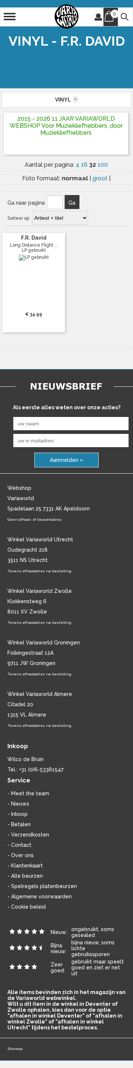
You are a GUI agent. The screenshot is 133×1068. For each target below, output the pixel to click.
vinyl (64, 100)
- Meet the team (28, 793)
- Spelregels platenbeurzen (42, 886)
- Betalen (19, 824)
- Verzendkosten (28, 835)
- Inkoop (17, 814)
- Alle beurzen (25, 876)
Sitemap (15, 1049)
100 (103, 164)
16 (85, 164)
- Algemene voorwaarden (39, 896)
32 (93, 164)
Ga (71, 203)
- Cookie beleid (26, 907)
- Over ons (20, 855)
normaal (75, 178)
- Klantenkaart (25, 866)
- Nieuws (18, 804)
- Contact (19, 845)
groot (100, 178)
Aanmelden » (66, 460)
